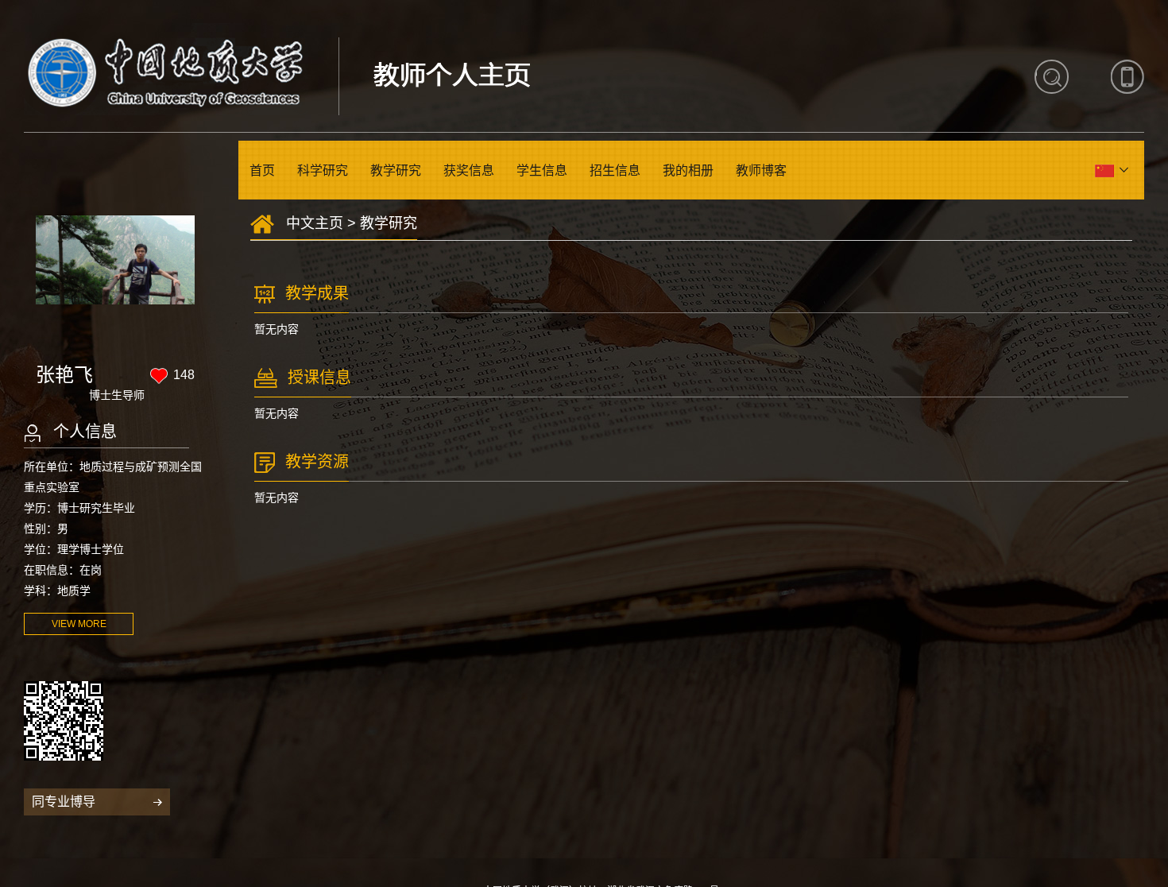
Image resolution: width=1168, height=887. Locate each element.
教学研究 (395, 170)
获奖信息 (468, 170)
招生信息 (615, 170)
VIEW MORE (79, 623)
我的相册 (688, 170)
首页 (262, 170)
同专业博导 (63, 801)
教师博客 (761, 170)
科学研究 (322, 170)
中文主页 (314, 223)
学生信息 (541, 170)
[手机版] (1127, 77)
